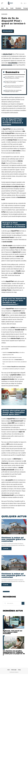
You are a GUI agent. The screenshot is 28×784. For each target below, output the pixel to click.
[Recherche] (22, 3)
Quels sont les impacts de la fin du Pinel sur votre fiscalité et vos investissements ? (14, 86)
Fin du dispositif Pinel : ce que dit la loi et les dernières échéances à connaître (14, 77)
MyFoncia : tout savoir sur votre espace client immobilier (12, 632)
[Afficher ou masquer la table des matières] (22, 72)
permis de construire (6, 65)
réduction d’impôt (7, 54)
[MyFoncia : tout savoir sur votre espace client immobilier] (14, 622)
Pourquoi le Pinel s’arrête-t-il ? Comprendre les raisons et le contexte (14, 82)
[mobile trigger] (2, 3)
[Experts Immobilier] (10, 3)
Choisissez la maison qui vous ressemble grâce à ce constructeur (13, 539)
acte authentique (12, 63)
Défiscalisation (7, 31)
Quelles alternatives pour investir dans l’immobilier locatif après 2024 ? (13, 90)
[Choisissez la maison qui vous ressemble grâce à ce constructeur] (14, 526)
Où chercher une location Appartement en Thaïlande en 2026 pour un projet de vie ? (14, 653)
